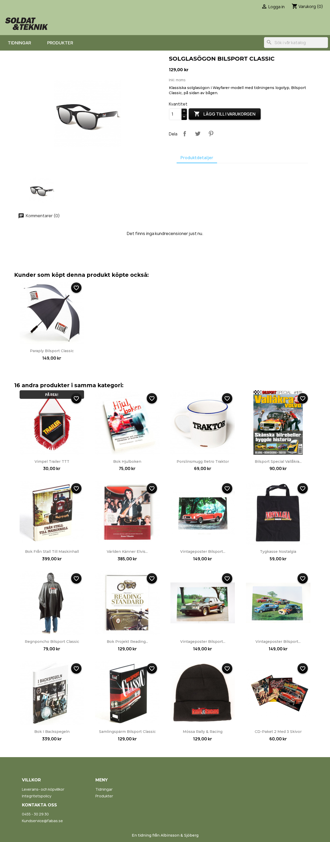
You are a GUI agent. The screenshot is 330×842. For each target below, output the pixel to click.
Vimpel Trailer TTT (52, 461)
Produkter (60, 43)
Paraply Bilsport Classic (52, 351)
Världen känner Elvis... (127, 551)
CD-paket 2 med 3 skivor (278, 731)
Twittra (198, 133)
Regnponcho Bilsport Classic (52, 641)
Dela (184, 133)
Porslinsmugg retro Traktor (203, 461)
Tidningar (19, 43)
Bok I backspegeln (52, 731)
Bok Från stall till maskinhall (52, 551)
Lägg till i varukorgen (224, 114)
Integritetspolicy (36, 796)
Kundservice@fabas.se (42, 820)
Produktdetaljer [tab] (196, 157)
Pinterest (211, 133)
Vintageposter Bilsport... (202, 551)
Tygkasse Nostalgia (278, 551)
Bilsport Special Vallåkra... (278, 461)
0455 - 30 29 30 (35, 814)
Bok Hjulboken (127, 461)
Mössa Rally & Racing (202, 731)
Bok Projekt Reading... (127, 641)
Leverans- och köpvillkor (43, 789)
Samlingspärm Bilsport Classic (127, 731)
